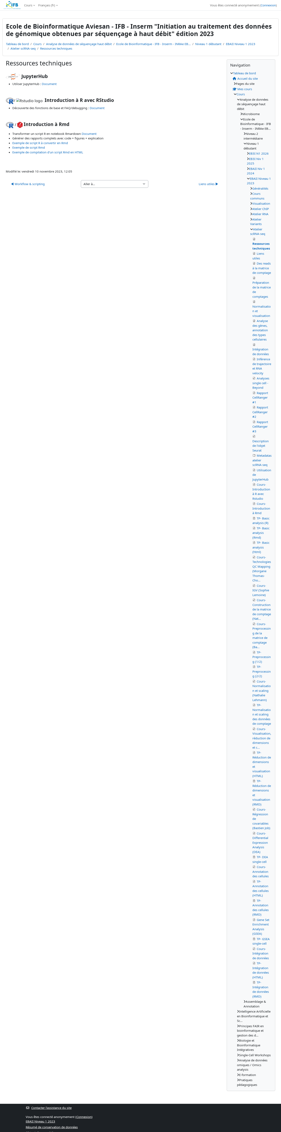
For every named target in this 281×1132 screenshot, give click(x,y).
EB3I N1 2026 (259, 153)
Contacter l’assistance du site (51, 1108)
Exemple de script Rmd (28, 147)
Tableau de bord (17, 44)
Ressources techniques (56, 48)
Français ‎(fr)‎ (46, 5)
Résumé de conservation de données (52, 1127)
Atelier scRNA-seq (23, 48)
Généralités (260, 188)
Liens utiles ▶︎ (208, 184)
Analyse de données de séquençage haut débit (79, 44)
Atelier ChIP (260, 209)
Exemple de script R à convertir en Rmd (40, 143)
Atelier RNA (260, 214)
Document (49, 84)
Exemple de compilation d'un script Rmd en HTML (47, 152)
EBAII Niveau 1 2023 (240, 44)
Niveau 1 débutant (208, 44)
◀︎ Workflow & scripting (28, 184)
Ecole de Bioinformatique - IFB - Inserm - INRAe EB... (153, 44)
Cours (28, 5)
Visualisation (261, 203)
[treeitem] (251, 579)
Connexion (268, 5)
